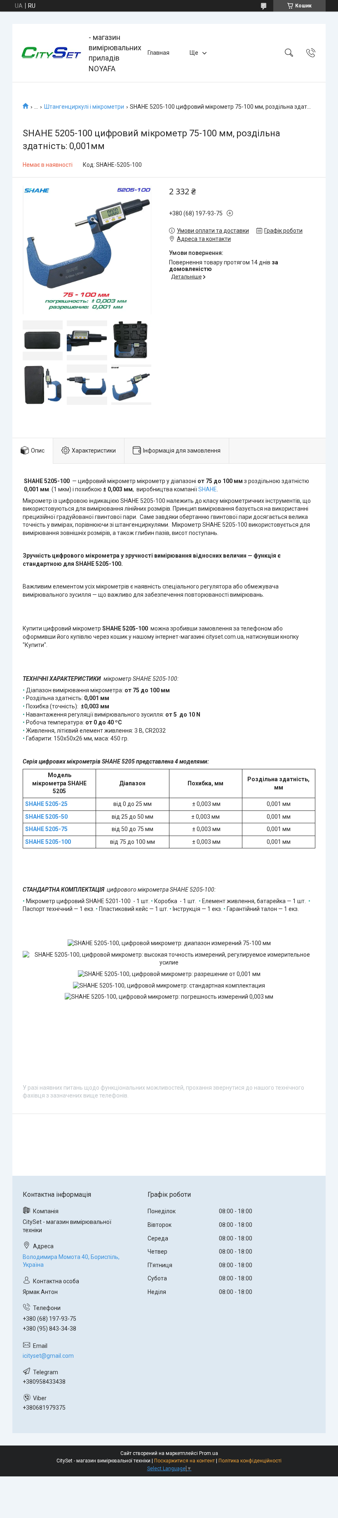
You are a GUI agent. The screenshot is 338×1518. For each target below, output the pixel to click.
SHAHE (207, 489)
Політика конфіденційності (250, 1461)
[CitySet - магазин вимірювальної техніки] (51, 53)
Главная (158, 52)
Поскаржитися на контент (184, 1461)
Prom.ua (208, 1453)
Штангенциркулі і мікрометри (84, 106)
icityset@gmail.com (48, 1355)
